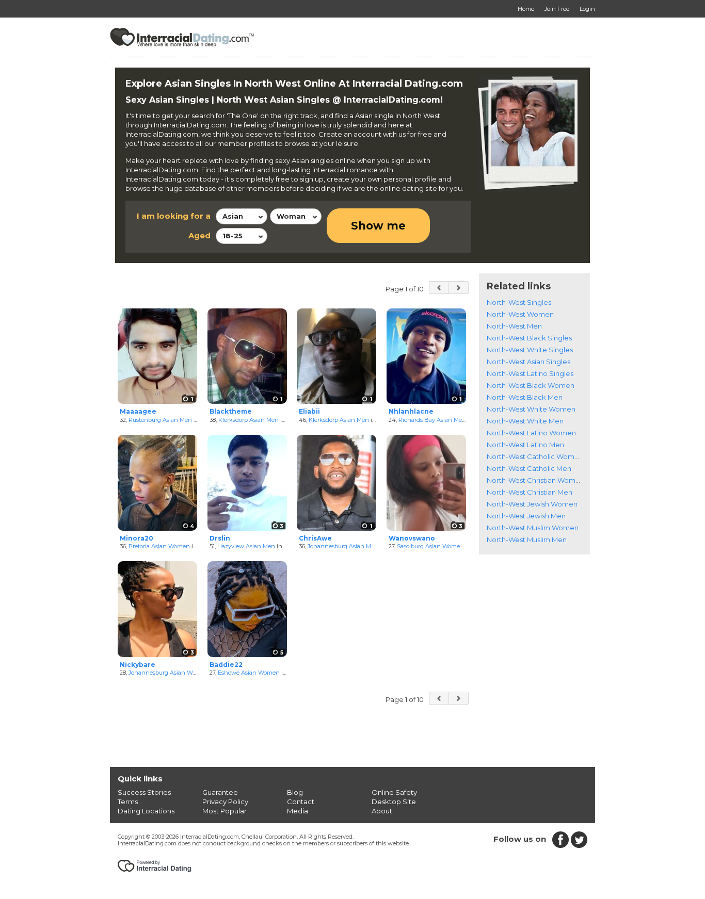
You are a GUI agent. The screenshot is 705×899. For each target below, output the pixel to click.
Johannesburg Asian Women (169, 672)
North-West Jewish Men (526, 516)
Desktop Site (394, 801)
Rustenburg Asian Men (160, 419)
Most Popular (224, 811)
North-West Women (520, 314)
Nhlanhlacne (411, 411)
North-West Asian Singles (528, 361)
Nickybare (137, 664)
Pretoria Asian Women (159, 546)
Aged (199, 235)
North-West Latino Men (525, 444)
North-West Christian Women (535, 480)
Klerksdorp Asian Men (248, 419)
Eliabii (309, 411)
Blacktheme (231, 411)
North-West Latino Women (531, 433)
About (382, 811)
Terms (128, 801)
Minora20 (136, 538)
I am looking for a (174, 216)
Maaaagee (138, 411)
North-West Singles (519, 302)
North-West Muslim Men (527, 539)
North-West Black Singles (529, 338)
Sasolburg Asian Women (430, 546)
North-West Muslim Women (533, 528)
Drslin (220, 538)
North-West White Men (525, 421)
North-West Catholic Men (529, 468)
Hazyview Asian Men (246, 546)
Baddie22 (226, 664)
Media (297, 811)
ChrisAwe (315, 538)
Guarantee (220, 792)
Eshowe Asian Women (249, 672)
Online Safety (394, 792)
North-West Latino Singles (530, 373)
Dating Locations (146, 811)
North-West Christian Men (529, 492)
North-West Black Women (530, 385)
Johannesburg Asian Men (343, 546)
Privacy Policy (225, 801)
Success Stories (144, 792)
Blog (295, 792)
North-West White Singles (530, 350)
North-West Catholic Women (535, 456)
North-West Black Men (525, 397)
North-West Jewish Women (532, 504)
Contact (300, 801)
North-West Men (514, 326)
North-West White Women (531, 409)
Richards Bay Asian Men (432, 419)
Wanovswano (412, 538)
